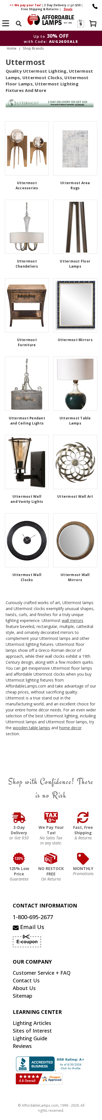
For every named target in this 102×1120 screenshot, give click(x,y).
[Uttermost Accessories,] (27, 148)
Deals (68, 9)
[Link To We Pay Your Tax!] (51, 817)
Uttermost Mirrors (75, 339)
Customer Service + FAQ (42, 972)
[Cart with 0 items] (93, 24)
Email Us (31, 927)
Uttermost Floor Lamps (75, 264)
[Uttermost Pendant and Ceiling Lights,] (27, 383)
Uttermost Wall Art (75, 496)
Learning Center (37, 1011)
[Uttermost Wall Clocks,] (27, 540)
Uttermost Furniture (27, 342)
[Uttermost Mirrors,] (75, 305)
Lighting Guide (30, 1038)
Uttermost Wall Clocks (27, 577)
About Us (24, 988)
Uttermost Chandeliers (27, 264)
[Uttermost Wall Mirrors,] (75, 540)
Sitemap (22, 995)
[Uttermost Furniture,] (27, 305)
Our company (32, 961)
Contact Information (45, 905)
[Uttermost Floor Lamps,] (75, 227)
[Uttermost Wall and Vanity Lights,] (27, 462)
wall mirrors (72, 620)
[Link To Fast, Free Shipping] (83, 817)
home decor (70, 727)
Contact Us (26, 980)
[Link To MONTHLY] (83, 859)
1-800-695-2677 (33, 917)
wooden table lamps (31, 727)
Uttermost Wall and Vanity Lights (26, 499)
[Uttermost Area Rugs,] (75, 148)
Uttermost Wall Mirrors (75, 577)
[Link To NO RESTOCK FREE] (51, 859)
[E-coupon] (80, 23)
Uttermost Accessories (27, 185)
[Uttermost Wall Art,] (75, 462)
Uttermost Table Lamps (75, 421)
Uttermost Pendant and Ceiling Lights (27, 421)
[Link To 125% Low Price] (19, 859)
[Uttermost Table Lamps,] (75, 383)
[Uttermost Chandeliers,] (27, 227)
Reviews (22, 1046)
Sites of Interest (32, 1030)
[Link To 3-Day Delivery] (19, 817)
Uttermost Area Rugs (75, 185)
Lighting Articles (32, 1023)
